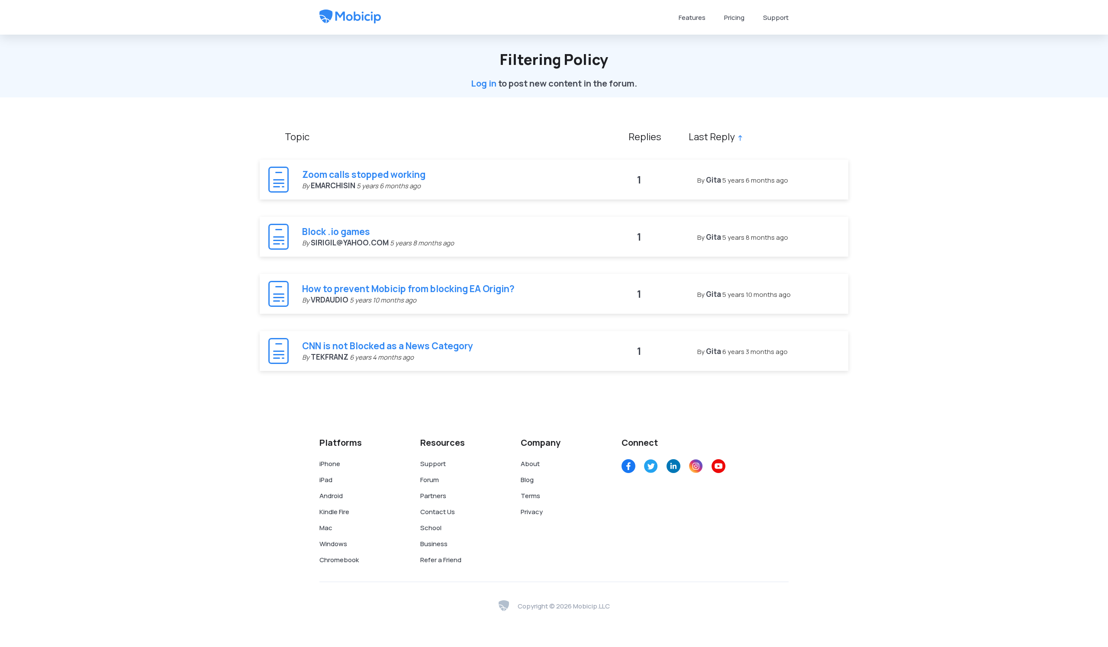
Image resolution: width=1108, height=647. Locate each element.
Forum (429, 479)
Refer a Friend (440, 559)
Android (331, 495)
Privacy (532, 511)
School (430, 527)
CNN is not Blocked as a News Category (387, 346)
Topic (297, 136)
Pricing (734, 17)
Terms (530, 495)
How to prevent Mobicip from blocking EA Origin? (408, 289)
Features (692, 17)
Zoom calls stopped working (363, 174)
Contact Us (437, 511)
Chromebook (339, 559)
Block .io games (336, 231)
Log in (483, 83)
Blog (527, 479)
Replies (644, 136)
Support (776, 17)
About (530, 463)
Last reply (712, 136)
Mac (325, 527)
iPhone (329, 463)
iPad (325, 479)
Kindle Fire (334, 511)
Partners (433, 495)
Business (434, 543)
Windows (333, 543)
